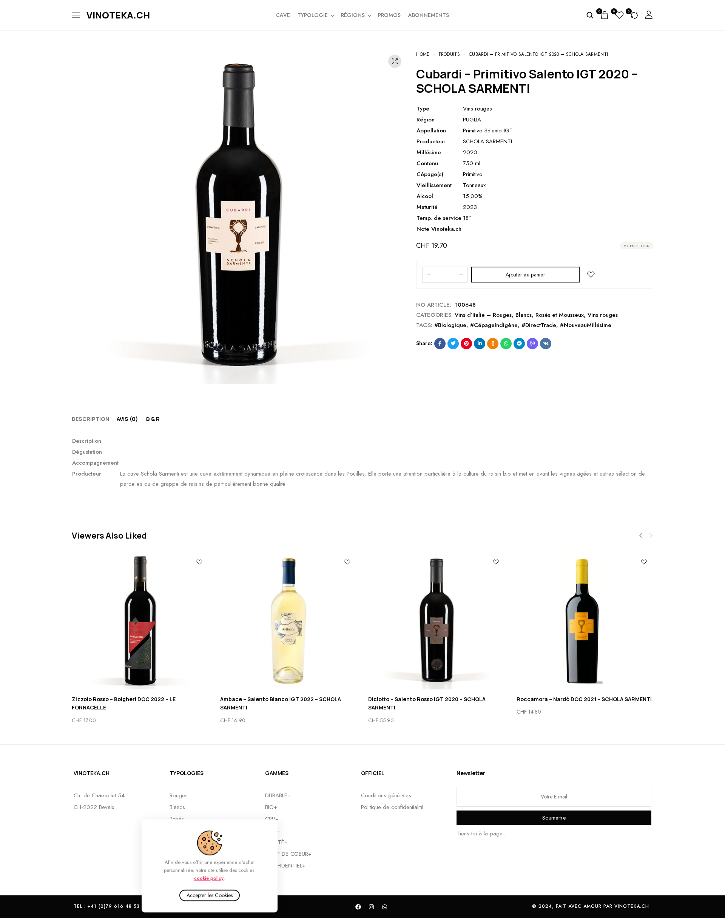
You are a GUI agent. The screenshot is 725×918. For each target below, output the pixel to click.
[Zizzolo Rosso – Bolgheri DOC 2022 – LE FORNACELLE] (140, 621)
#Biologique (450, 325)
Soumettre (554, 817)
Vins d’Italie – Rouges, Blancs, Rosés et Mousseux (519, 315)
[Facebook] (358, 906)
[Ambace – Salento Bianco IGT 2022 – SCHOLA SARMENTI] (288, 621)
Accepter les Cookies (210, 895)
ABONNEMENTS (428, 15)
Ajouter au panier (525, 274)
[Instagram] (371, 906)
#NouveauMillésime (585, 325)
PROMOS (389, 15)
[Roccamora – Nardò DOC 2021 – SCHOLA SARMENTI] (585, 621)
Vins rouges (603, 315)
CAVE (283, 15)
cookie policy (209, 877)
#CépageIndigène (494, 325)
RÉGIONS (353, 15)
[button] (641, 535)
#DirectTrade (538, 325)
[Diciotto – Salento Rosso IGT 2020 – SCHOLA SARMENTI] (436, 621)
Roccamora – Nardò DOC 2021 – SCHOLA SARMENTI (584, 699)
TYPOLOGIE (313, 15)
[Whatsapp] (384, 906)
